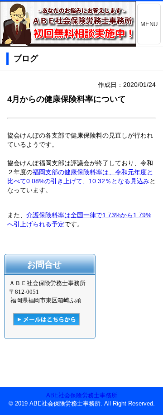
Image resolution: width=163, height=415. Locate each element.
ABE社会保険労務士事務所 (81, 395)
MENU (149, 24)
